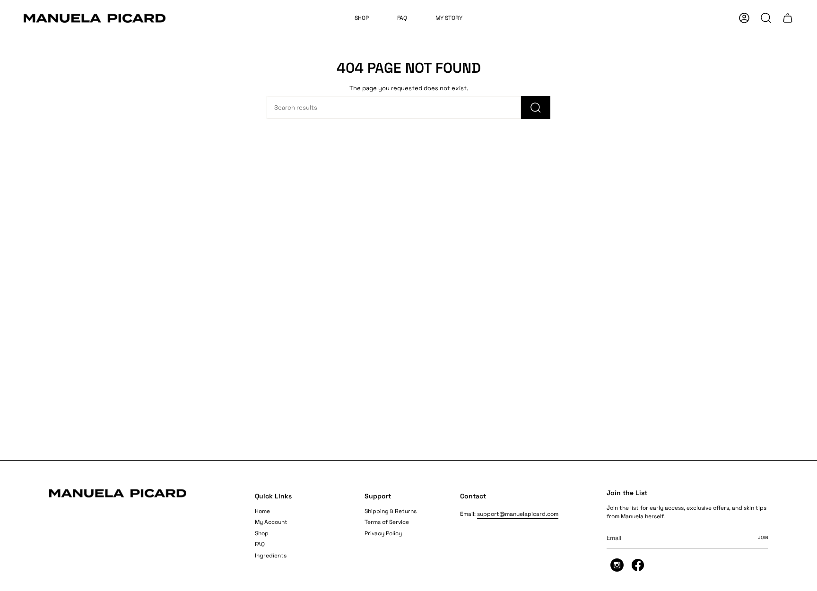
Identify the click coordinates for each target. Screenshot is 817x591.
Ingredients (271, 555)
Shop (262, 533)
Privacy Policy (383, 533)
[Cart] (788, 18)
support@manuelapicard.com (517, 514)
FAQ (260, 544)
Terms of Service (387, 522)
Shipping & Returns (391, 511)
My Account (271, 522)
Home (262, 511)
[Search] (535, 107)
